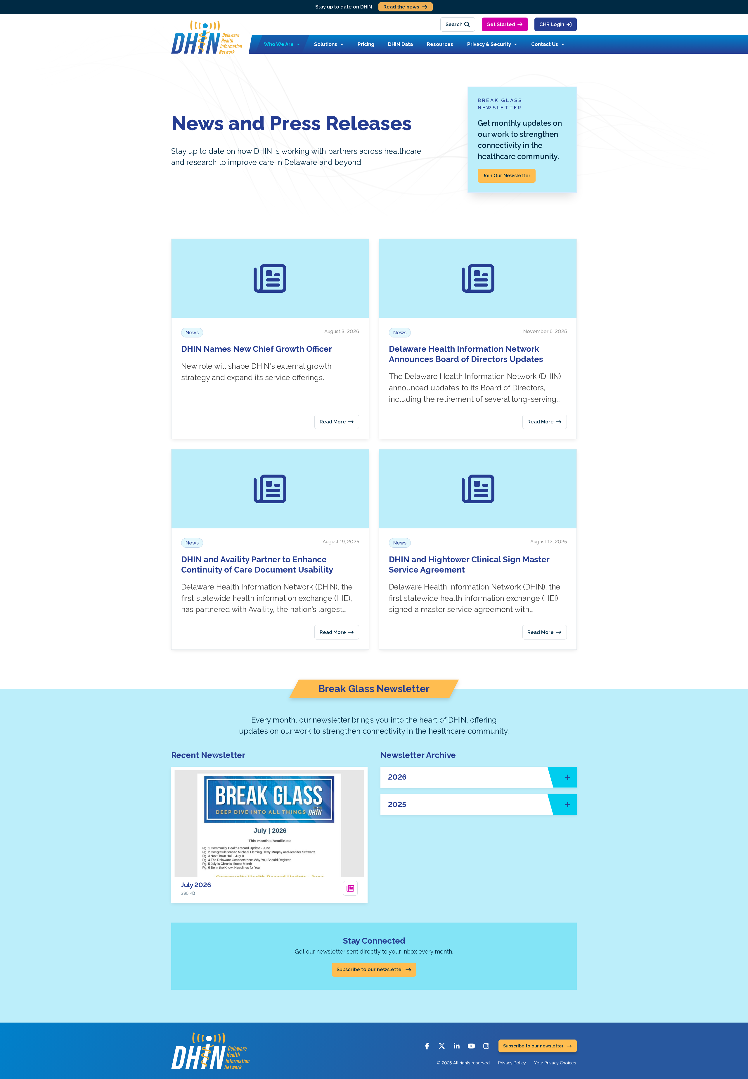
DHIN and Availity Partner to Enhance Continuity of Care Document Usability (257, 565)
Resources (440, 44)
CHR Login (551, 24)
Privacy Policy (512, 1062)
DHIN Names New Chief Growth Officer (256, 349)
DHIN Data (400, 44)
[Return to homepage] (206, 37)
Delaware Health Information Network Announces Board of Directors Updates (466, 354)
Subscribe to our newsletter (370, 969)
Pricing (366, 44)
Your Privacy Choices (555, 1062)
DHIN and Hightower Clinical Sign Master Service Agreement (469, 565)
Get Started (500, 24)
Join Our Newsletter (507, 175)
